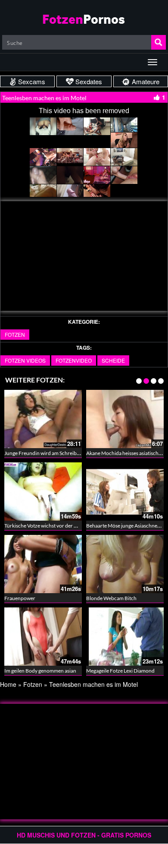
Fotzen (15, 334)
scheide (113, 360)
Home (8, 684)
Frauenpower (19, 598)
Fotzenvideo (74, 360)
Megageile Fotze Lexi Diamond (120, 670)
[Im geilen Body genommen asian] (43, 636)
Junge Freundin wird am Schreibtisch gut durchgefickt (64, 453)
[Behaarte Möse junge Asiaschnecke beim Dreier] (125, 491)
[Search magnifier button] (158, 42)
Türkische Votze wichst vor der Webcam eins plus (59, 525)
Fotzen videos (25, 360)
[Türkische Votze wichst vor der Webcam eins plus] (43, 491)
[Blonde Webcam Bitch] (125, 564)
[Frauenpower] (43, 564)
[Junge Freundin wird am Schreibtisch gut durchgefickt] (43, 419)
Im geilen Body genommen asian (40, 670)
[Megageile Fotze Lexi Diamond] (125, 636)
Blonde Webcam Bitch (111, 598)
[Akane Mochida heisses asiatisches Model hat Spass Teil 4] (125, 419)
